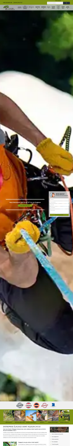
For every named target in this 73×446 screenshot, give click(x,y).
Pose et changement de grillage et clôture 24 (25, 7)
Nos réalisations (25, 205)
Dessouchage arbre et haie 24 (37, 7)
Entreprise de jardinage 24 (58, 7)
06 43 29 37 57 (18, 2)
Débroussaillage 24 (31, 7)
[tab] (36, 223)
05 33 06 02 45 (8, 2)
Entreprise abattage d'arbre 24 (53, 7)
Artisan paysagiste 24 (67, 7)
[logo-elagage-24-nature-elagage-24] (9, 7)
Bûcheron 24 (48, 7)
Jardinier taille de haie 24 (63, 7)
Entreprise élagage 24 (19, 7)
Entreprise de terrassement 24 (43, 7)
